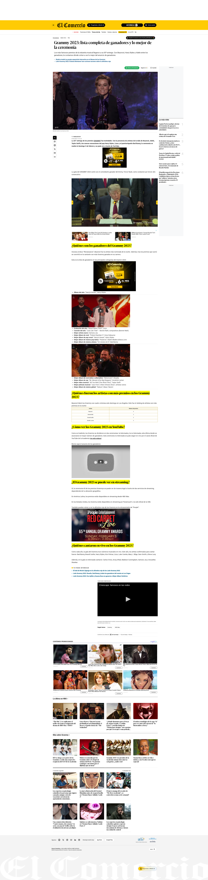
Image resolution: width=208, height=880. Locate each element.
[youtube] (71, 840)
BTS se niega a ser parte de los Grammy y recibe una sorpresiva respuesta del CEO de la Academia (64, 760)
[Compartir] (55, 137)
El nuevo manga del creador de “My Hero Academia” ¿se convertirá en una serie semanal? (118, 793)
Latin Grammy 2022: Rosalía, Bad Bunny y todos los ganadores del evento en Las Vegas (101, 573)
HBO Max (117, 627)
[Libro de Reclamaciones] (152, 839)
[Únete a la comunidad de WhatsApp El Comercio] (131, 67)
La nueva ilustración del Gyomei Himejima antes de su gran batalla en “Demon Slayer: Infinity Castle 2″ (91, 794)
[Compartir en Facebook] (55, 145)
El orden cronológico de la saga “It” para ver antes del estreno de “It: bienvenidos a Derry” (145, 723)
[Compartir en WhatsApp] (55, 141)
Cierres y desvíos (112, 32)
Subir (151, 849)
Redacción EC (77, 136)
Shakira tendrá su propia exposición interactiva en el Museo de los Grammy (80, 59)
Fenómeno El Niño (85, 32)
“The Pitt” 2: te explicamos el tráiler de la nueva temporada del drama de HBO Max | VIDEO (64, 723)
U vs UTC (130, 32)
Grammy (109, 627)
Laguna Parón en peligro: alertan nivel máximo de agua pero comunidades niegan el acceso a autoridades (169, 127)
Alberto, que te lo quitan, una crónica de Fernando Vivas (168, 135)
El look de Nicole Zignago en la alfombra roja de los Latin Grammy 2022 (96, 570)
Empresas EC (122, 32)
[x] (63, 840)
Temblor (103, 32)
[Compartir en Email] (55, 153)
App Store (99, 840)
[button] (127, 599)
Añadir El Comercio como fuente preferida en (140, 37)
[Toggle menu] (53, 25)
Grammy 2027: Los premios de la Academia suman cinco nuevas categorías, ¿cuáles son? (118, 760)
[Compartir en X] (55, 149)
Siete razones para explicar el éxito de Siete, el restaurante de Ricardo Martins (168, 166)
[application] (128, 599)
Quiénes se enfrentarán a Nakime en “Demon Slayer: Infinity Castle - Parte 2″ (91, 824)
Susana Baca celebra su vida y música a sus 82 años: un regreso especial (144, 760)
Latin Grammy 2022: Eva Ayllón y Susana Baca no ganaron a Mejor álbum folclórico (100, 576)
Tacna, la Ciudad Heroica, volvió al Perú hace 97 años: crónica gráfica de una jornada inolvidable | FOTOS (169, 156)
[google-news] (79, 840)
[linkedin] (75, 840)
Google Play (109, 840)
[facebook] (59, 840)
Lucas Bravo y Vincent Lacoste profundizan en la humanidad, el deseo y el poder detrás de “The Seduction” (91, 724)
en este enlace (95, 438)
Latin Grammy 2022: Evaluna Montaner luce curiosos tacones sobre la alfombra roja (83, 61)
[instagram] (67, 840)
